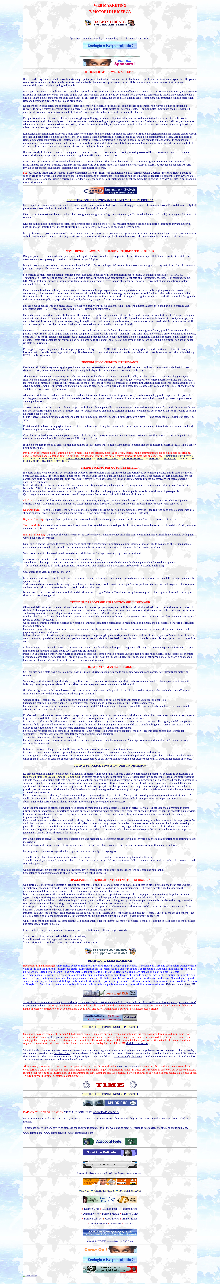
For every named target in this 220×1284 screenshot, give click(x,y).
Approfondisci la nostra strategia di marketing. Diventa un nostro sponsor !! (110, 38)
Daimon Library (93, 1218)
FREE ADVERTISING (107, 458)
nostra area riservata (128, 1066)
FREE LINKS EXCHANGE (78, 458)
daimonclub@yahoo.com (128, 1056)
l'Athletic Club (62, 1053)
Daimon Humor (98, 1223)
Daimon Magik (110, 1213)
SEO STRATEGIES (58, 461)
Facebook (115, 1223)
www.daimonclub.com (80, 1132)
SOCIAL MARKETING (132, 458)
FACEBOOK (170, 458)
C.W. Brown (112, 1218)
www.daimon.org (32, 1132)
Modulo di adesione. (137, 1043)
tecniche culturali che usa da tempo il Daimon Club (52, 776)
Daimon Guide (130, 1213)
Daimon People (111, 1208)
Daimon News (91, 1213)
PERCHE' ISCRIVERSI (104, 1191)
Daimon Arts (130, 1208)
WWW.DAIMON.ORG (106, 1112)
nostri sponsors (56, 1036)
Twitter (128, 1223)
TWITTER (153, 458)
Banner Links (129, 1218)
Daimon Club (91, 1208)
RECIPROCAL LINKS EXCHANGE (110, 960)
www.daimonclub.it (55, 1132)
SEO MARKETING (35, 461)
